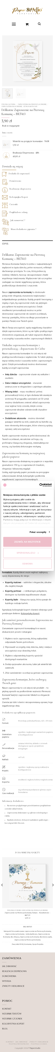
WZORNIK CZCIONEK (12, 1019)
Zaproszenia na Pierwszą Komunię (32, 104)
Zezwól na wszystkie (27, 542)
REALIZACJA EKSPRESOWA (14, 971)
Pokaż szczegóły (38, 532)
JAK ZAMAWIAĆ (9, 966)
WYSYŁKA (6, 981)
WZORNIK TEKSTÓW (11, 1014)
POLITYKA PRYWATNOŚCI (19, 1044)
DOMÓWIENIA (9, 976)
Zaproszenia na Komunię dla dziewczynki (36, 937)
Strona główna (8, 104)
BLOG (4, 1029)
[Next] (48, 61)
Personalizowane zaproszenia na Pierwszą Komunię (31, 931)
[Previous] (6, 61)
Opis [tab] (5, 244)
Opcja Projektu (37, 944)
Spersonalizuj (26, 552)
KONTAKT (6, 1009)
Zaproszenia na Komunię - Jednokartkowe (19, 106)
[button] (13, 24)
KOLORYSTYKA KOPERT (13, 1024)
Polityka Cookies (39, 1044)
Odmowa (27, 563)
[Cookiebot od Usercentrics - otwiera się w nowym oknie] (39, 485)
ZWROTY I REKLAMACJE (13, 986)
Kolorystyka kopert (30, 613)
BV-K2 (22, 944)
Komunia (27, 944)
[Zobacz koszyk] (27, 24)
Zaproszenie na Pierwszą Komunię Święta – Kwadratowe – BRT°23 (27, 914)
